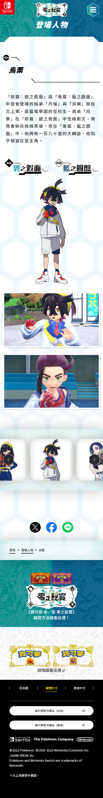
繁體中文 (52, 687)
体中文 (80, 687)
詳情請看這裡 (49, 670)
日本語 (23, 687)
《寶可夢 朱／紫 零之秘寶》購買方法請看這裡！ (51, 614)
